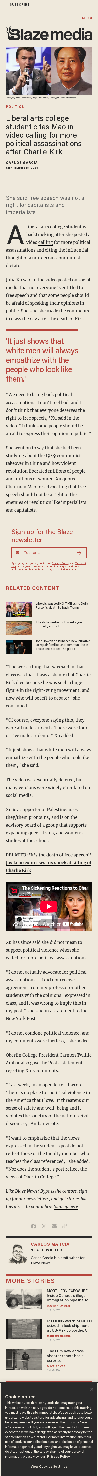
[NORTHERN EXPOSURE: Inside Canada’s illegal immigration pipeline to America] (24, 1298)
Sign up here (66, 1206)
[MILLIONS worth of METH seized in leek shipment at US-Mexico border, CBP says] (24, 1328)
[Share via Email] (54, 1226)
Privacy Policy (60, 563)
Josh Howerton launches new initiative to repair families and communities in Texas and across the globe (63, 645)
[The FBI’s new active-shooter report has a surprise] (24, 1358)
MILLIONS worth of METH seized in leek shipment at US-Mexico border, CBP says (69, 1326)
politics (15, 107)
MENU (87, 18)
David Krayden (58, 1306)
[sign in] (3, 5)
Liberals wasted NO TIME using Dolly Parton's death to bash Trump (62, 606)
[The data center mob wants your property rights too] (19, 627)
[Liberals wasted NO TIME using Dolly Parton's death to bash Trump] (19, 608)
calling (45, 242)
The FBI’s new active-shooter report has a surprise (66, 1356)
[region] (49, 1429)
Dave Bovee (56, 1366)
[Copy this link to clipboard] (64, 1226)
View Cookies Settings (49, 1466)
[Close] (91, 1389)
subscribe (19, 4)
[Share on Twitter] (43, 1226)
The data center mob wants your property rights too (59, 624)
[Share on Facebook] (33, 1226)
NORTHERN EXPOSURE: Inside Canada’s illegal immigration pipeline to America (68, 1296)
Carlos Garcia (22, 163)
